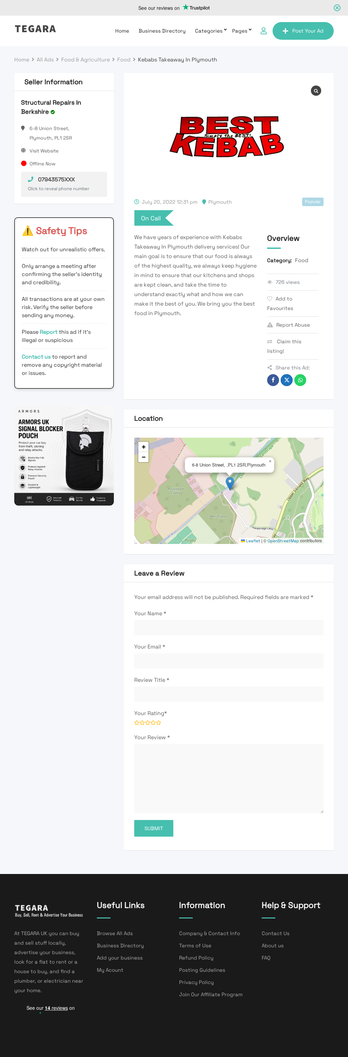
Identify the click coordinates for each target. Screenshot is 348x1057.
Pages (239, 31)
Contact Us (276, 933)
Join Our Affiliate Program (211, 994)
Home (122, 31)
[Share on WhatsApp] (300, 380)
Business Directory (162, 31)
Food (301, 260)
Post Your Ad (308, 31)
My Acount (110, 970)
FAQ (266, 957)
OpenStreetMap (283, 541)
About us (273, 945)
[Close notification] (337, 8)
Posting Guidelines (202, 970)
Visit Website (44, 151)
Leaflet (252, 541)
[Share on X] (287, 380)
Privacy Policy (196, 982)
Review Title (151, 680)
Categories (209, 31)
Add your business (120, 957)
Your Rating (150, 713)
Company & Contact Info (209, 933)
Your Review (152, 737)
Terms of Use (195, 945)
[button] (230, 484)
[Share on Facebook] (273, 380)
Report (49, 331)
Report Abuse (293, 325)
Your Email (149, 646)
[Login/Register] (264, 31)
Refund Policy (196, 957)
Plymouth (220, 202)
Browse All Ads (115, 933)
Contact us (36, 356)
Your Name (150, 613)
